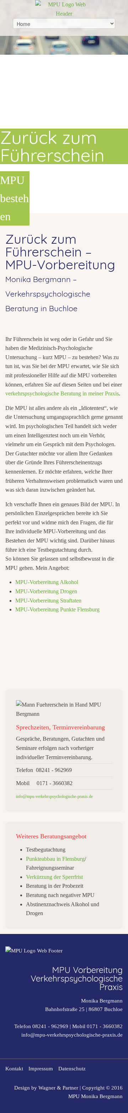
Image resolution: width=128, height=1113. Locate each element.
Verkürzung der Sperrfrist (54, 877)
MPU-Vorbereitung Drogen (46, 591)
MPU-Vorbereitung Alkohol (46, 582)
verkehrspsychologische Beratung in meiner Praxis (62, 393)
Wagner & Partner (58, 1088)
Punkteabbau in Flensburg (55, 859)
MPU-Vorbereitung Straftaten (48, 601)
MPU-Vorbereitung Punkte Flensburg (57, 609)
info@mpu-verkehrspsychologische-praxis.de (72, 1035)
